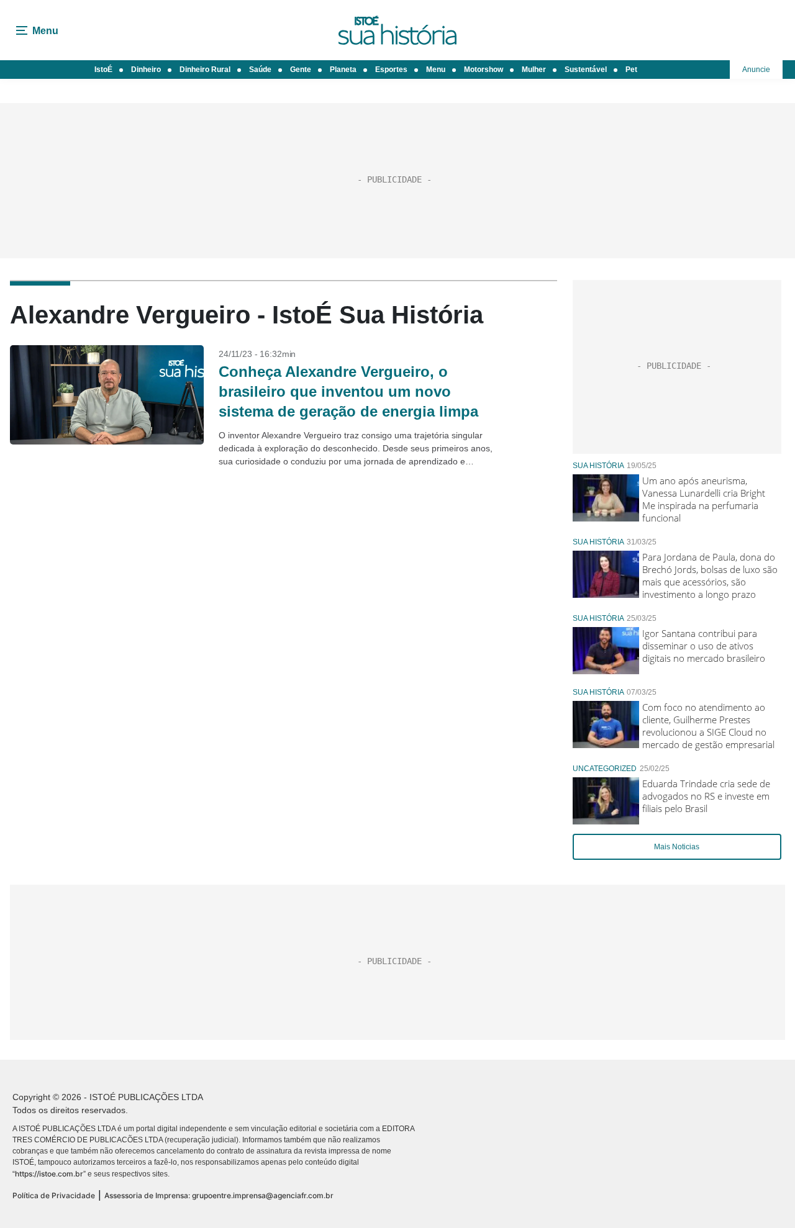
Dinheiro (146, 69)
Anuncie (756, 69)
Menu (435, 69)
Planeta (343, 69)
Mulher (534, 69)
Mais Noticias (676, 846)
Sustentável (586, 69)
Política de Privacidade (53, 1195)
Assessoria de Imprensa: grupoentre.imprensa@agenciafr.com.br (219, 1195)
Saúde (260, 69)
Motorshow (483, 69)
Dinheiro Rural (204, 69)
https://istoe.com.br (49, 1173)
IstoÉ (103, 69)
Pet (631, 69)
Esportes (391, 69)
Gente (300, 69)
